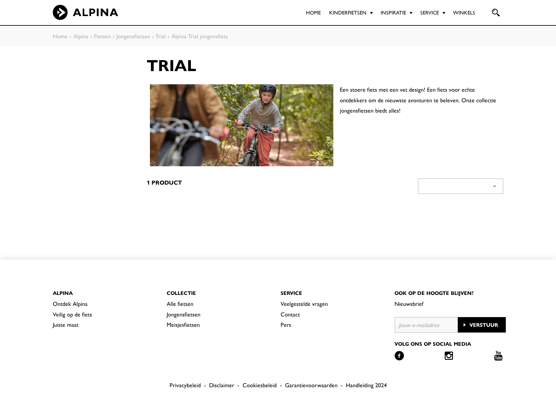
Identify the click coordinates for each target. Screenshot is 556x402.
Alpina (63, 293)
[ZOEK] (495, 12)
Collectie (181, 293)
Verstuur (483, 324)
